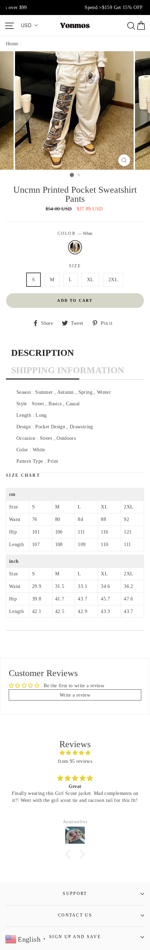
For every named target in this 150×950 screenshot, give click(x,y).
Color (75, 233)
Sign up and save (75, 937)
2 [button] (79, 175)
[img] (75, 753)
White (75, 247)
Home (12, 43)
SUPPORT (75, 893)
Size (75, 266)
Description (42, 353)
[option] (75, 7)
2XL (113, 279)
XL (90, 279)
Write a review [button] (75, 695)
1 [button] (72, 175)
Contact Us (75, 915)
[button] (70, 854)
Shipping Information (67, 370)
